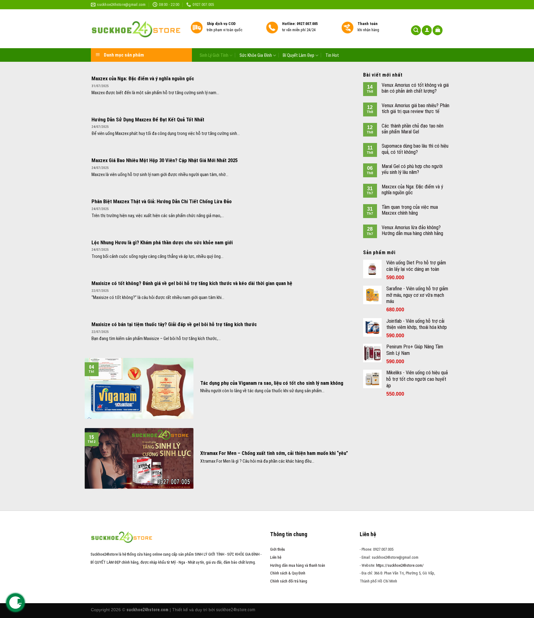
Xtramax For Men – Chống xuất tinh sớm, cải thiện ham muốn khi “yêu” (274, 453)
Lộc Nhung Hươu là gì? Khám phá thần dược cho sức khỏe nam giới (162, 243)
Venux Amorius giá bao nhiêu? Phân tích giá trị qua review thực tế (415, 108)
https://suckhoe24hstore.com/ (400, 565)
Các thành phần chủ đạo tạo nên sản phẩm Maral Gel (412, 129)
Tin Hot (332, 55)
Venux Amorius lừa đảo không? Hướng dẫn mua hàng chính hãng (412, 230)
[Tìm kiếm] (416, 30)
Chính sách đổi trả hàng (288, 581)
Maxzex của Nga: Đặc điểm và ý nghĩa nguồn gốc (142, 79)
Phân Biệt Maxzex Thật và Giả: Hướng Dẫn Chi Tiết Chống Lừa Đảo (161, 201)
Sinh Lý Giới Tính (214, 55)
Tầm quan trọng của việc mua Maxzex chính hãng (410, 210)
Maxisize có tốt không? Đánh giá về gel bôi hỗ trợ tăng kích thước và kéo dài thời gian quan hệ (191, 283)
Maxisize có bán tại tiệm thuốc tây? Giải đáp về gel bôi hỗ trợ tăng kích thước (174, 324)
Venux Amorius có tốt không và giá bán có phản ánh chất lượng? (415, 88)
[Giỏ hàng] (438, 30)
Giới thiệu (277, 549)
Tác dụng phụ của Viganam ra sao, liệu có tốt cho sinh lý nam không (271, 383)
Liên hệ (275, 557)
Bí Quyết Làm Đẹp (298, 55)
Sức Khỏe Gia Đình (255, 55)
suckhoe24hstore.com (235, 609)
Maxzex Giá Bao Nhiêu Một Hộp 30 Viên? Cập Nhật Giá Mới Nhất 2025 (164, 160)
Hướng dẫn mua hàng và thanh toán (297, 565)
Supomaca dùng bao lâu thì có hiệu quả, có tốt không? (415, 149)
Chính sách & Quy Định (287, 573)
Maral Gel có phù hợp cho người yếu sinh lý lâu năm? (412, 169)
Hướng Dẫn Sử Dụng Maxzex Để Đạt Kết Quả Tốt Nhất (147, 120)
